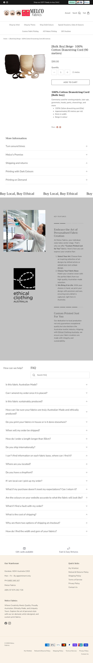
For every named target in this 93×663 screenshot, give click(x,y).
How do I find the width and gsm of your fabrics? (31, 531)
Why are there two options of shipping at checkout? (33, 522)
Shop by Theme (29, 25)
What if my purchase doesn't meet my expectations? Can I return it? (41, 489)
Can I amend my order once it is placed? (26, 393)
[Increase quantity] (67, 72)
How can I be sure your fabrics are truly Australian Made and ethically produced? (42, 411)
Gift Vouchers (66, 31)
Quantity (55, 67)
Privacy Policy (74, 583)
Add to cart (70, 82)
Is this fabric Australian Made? (21, 384)
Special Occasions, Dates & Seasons (71, 25)
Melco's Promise (14, 154)
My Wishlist (73, 568)
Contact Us (73, 587)
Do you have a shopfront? (19, 472)
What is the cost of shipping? (21, 514)
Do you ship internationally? (20, 447)
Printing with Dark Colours (19, 171)
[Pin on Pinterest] (60, 127)
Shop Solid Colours (47, 25)
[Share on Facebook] (57, 127)
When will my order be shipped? (23, 430)
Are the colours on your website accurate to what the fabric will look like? (44, 497)
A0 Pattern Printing (50, 31)
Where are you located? (18, 464)
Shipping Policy (75, 576)
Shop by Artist (14, 25)
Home (5, 39)
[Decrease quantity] (54, 72)
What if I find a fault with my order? (24, 506)
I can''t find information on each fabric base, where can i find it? (39, 455)
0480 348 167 (13, 580)
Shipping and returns (17, 163)
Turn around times (15, 146)
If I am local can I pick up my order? (24, 480)
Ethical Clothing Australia (68, 332)
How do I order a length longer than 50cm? (28, 438)
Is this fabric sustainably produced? (24, 401)
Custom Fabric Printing (30, 31)
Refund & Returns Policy (78, 572)
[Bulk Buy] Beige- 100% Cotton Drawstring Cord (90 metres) (30, 39)
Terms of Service (75, 579)
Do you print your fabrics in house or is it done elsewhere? (36, 422)
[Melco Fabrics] (23, 13)
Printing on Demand (16, 179)
